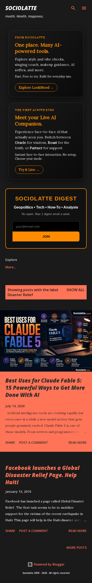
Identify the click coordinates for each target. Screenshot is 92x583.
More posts (77, 547)
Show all (75, 289)
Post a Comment (33, 442)
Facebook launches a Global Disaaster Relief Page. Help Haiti (42, 475)
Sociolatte (21, 8)
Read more (78, 442)
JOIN (46, 236)
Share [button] (10, 442)
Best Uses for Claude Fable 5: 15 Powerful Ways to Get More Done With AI (45, 387)
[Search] (73, 8)
